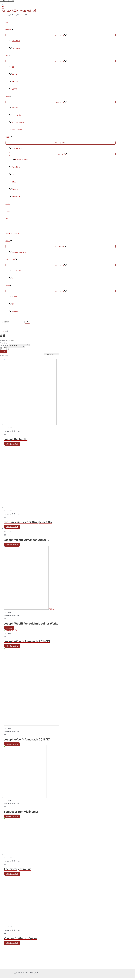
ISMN (1, 347)
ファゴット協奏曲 (17, 130)
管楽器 (8, 96)
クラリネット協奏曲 (18, 122)
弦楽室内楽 (15, 189)
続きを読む (9, 628)
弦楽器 (8, 137)
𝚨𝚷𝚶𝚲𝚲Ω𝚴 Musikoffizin (20, 11)
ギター (14, 182)
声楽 (7, 55)
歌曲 (13, 67)
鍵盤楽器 (8, 29)
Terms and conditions (19, 252)
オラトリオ (15, 81)
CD (7, 226)
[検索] (27, 321)
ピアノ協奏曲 (16, 41)
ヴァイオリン (16, 148)
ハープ (14, 174)
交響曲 (8, 211)
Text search (4, 341)
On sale (6, 349)
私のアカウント (10, 259)
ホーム (2, 331)
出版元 (8, 241)
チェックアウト (16, 271)
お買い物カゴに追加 (12, 444)
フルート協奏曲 (16, 115)
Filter (3, 351)
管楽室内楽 (15, 107)
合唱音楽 (14, 89)
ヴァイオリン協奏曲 (21, 160)
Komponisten (4, 345)
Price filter (3, 343)
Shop (7, 22)
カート (14, 278)
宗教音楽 (14, 74)
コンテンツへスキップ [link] (7, 1)
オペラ (8, 204)
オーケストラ (16, 196)
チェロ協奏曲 (16, 167)
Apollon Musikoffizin (12, 233)
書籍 (7, 219)
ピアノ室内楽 (16, 48)
